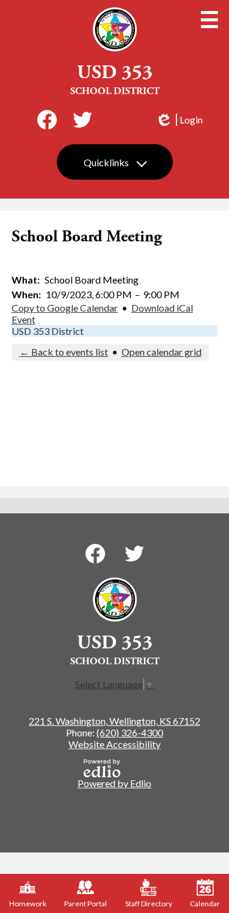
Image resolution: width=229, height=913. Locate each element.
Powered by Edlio (114, 783)
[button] (115, 162)
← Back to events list (64, 352)
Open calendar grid (162, 352)
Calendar (205, 903)
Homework (27, 903)
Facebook (47, 119)
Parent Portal (85, 903)
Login (179, 120)
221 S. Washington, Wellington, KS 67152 (114, 721)
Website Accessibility (114, 744)
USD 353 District (48, 331)
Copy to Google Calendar (65, 308)
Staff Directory (148, 903)
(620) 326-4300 (129, 732)
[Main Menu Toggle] (209, 19)
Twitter (82, 119)
